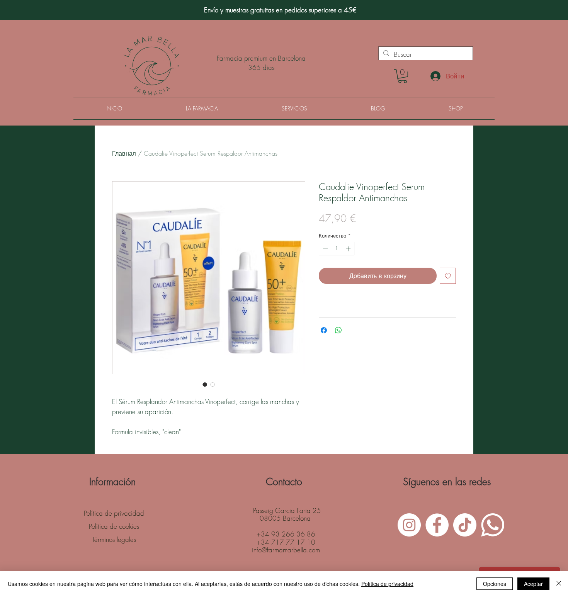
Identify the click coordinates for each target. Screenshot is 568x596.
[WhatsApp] (492, 525)
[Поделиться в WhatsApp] (338, 330)
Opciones (494, 584)
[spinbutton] (336, 248)
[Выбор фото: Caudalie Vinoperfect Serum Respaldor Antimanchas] (205, 384)
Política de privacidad (387, 584)
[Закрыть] (558, 583)
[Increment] (349, 248)
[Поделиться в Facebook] (323, 330)
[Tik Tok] (464, 525)
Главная (124, 153)
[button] (402, 76)
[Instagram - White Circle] (409, 525)
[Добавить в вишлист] (448, 276)
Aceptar (533, 584)
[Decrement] (324, 248)
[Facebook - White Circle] (437, 525)
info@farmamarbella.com (286, 549)
